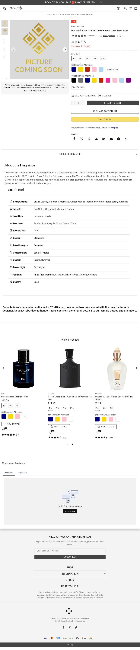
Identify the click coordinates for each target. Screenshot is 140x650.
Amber (73, 201)
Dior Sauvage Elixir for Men (14, 397)
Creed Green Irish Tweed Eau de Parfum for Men (70, 398)
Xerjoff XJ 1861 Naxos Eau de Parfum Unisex (114, 398)
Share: (74, 134)
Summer (45, 260)
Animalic (123, 201)
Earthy (115, 201)
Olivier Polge (71, 274)
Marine (81, 201)
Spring (37, 260)
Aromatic (64, 201)
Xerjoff (98, 393)
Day (36, 267)
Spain (36, 282)
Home (48, 15)
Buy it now (105, 119)
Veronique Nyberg (88, 274)
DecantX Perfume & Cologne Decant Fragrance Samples (11, 8)
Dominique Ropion (54, 274)
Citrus (37, 201)
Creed (51, 393)
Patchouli (54, 201)
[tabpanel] (23, 393)
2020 (36, 230)
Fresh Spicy (92, 201)
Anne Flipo (39, 274)
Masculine (56, 15)
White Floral (105, 201)
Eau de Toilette (41, 252)
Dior (3, 393)
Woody (44, 201)
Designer (38, 245)
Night (41, 267)
